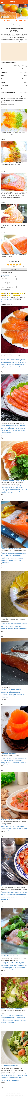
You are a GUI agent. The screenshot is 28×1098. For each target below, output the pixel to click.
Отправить (17, 299)
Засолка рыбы (5, 275)
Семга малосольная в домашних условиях (12, 480)
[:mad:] (2, 293)
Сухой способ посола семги (8, 753)
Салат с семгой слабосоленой (9, 955)
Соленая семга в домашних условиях (11, 548)
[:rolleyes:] (20, 293)
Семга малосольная (6, 354)
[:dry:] (15, 295)
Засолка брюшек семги (7, 618)
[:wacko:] (15, 293)
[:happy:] (17, 293)
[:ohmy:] (4, 293)
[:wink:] (9, 293)
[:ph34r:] (5, 293)
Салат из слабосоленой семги (9, 1065)
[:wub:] (11, 295)
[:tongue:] (5, 295)
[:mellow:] (9, 295)
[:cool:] (22, 293)
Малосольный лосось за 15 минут (10, 819)
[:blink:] (11, 293)
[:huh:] (19, 295)
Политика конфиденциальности (14, 1095)
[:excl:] (7, 293)
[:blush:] (2, 295)
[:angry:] (7, 295)
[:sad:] (13, 293)
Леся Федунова (23, 26)
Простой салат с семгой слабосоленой (11, 1008)
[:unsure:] (19, 293)
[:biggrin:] (24, 293)
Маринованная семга (7, 886)
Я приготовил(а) (14, 269)
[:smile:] (4, 295)
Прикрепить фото (7, 299)
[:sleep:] (13, 295)
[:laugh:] (17, 295)
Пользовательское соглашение (14, 1093)
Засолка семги (5, 422)
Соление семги (5, 686)
